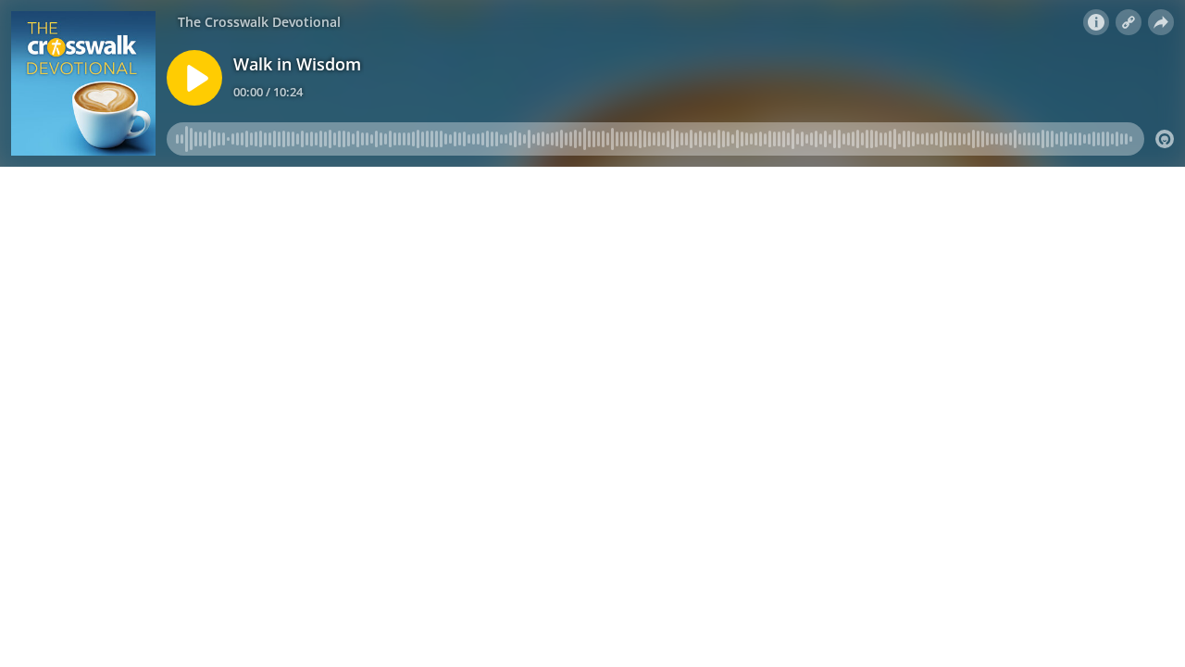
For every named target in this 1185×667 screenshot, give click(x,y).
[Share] (1161, 22)
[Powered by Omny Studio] (1164, 139)
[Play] (194, 78)
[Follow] (1128, 22)
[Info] (1096, 22)
